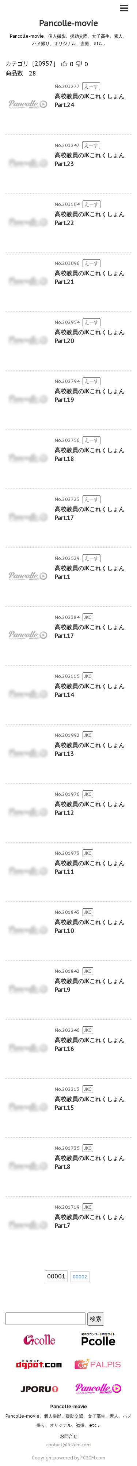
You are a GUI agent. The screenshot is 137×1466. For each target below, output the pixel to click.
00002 (80, 1277)
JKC (87, 617)
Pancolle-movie (68, 23)
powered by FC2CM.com (79, 1458)
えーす (91, 86)
